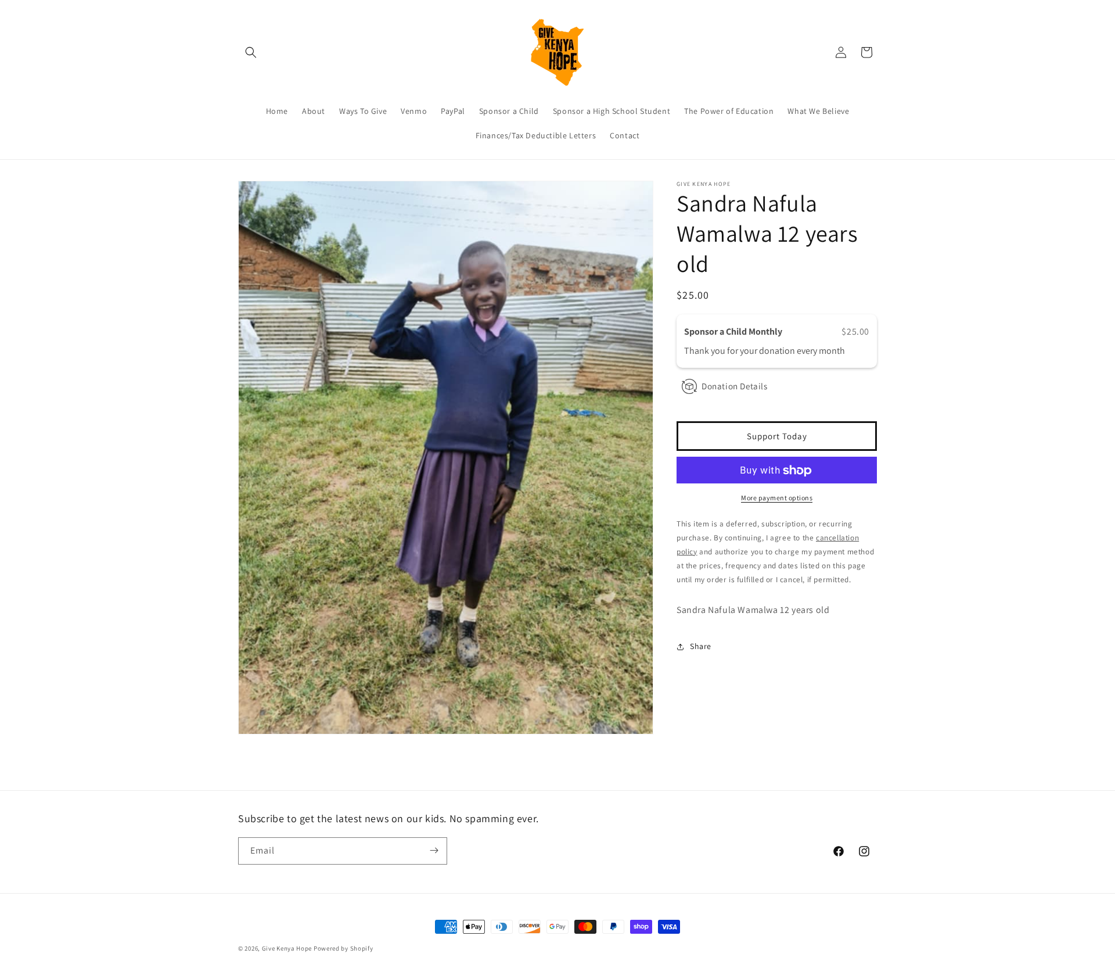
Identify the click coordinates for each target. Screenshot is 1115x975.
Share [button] (700, 646)
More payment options (776, 498)
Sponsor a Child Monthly (734, 331)
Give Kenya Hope (287, 948)
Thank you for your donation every (751, 351)
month (832, 351)
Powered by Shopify (343, 948)
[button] (251, 52)
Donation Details (735, 386)
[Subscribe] (434, 850)
